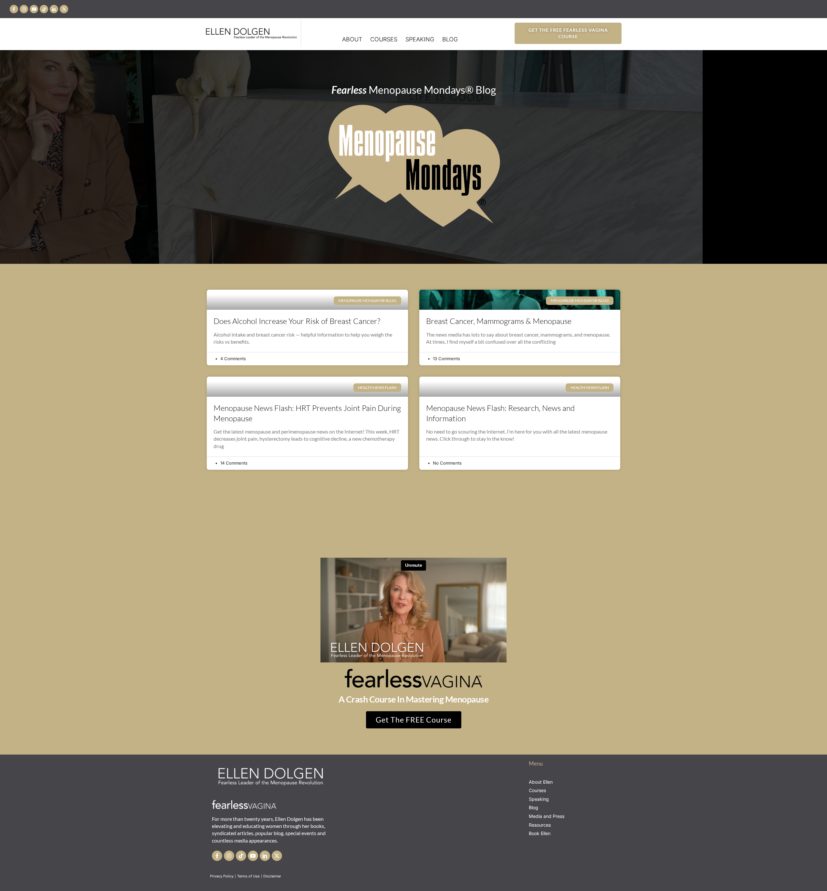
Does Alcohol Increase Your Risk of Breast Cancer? (297, 321)
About (352, 39)
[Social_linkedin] (54, 9)
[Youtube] (34, 9)
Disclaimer (272, 876)
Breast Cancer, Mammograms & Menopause (498, 321)
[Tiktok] (44, 9)
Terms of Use (248, 876)
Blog (450, 39)
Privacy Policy (222, 876)
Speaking (419, 39)
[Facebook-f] (14, 9)
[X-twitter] (64, 9)
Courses (383, 39)
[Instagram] (24, 9)
